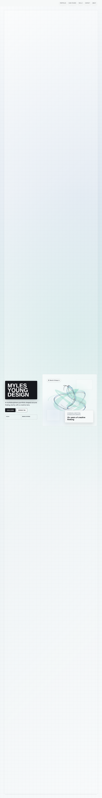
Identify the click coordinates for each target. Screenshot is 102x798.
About (94, 3)
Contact (87, 3)
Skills (80, 3)
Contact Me (22, 410)
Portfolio (63, 3)
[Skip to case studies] (51, 795)
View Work (10, 410)
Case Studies (72, 3)
